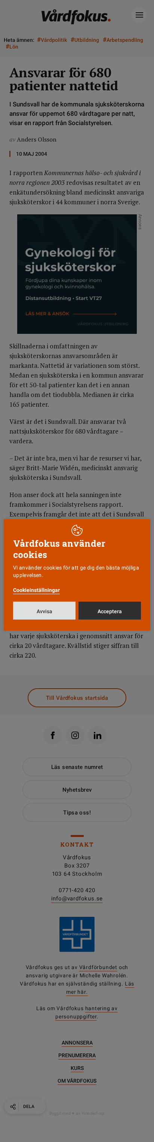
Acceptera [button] (110, 611)
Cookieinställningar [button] (36, 590)
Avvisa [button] (44, 611)
